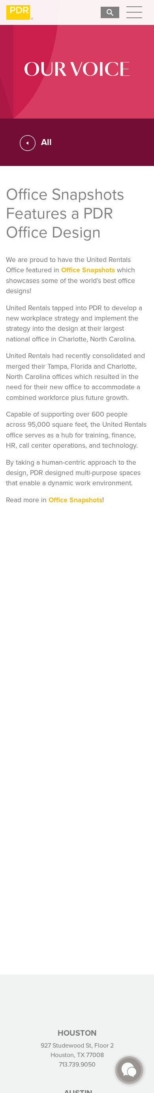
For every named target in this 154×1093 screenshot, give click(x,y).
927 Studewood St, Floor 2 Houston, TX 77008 (77, 1050)
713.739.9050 (77, 1064)
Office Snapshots (88, 270)
